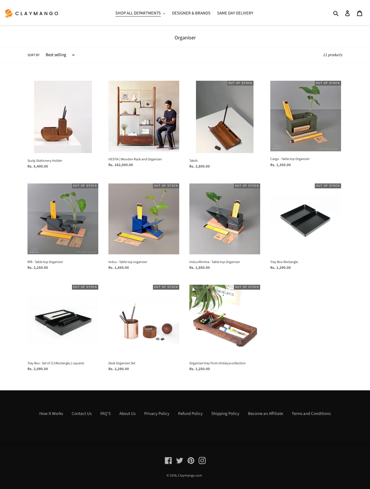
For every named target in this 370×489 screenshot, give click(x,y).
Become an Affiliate (265, 414)
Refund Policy (190, 414)
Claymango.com (190, 475)
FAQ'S (105, 414)
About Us (127, 414)
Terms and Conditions (311, 414)
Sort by (33, 55)
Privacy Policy (156, 414)
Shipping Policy (225, 414)
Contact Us (82, 414)
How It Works (51, 414)
